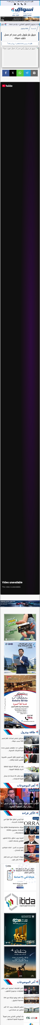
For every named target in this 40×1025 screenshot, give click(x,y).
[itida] (20, 902)
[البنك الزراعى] (20, 929)
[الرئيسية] (15, 4)
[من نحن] (21, 4)
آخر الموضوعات (26, 982)
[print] (34, 73)
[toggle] (4, 12)
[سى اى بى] (20, 20)
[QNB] (20, 658)
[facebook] (5, 73)
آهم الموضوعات (26, 785)
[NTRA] (20, 877)
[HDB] (20, 627)
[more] (25, 4)
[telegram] (27, 73)
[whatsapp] (20, 73)
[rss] (18, 4)
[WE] (20, 603)
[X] (13, 73)
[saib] (20, 962)
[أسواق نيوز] (21, 10)
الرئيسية (33, 28)
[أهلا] (20, 702)
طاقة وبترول (24, 28)
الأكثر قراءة (28, 813)
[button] (2, 19)
